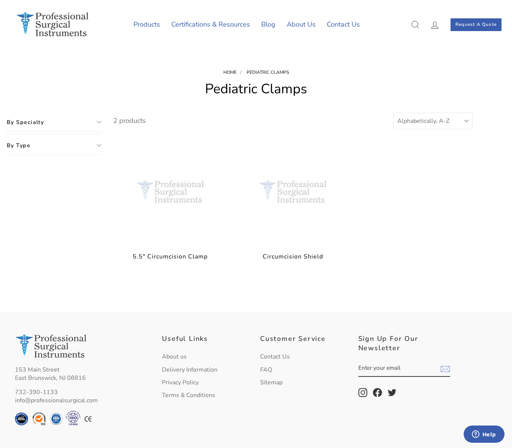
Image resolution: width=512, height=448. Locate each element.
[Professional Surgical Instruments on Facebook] (377, 392)
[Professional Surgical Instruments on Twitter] (392, 392)
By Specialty (25, 122)
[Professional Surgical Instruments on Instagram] (362, 392)
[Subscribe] (445, 368)
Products (146, 24)
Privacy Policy (180, 382)
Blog (268, 24)
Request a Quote (476, 24)
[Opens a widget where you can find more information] (484, 435)
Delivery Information (189, 370)
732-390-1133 (36, 392)
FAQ (266, 370)
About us (174, 356)
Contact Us (343, 24)
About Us (301, 24)
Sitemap (271, 382)
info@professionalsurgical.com (56, 400)
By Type (18, 145)
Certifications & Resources (210, 24)
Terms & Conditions (188, 395)
